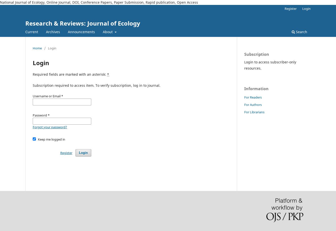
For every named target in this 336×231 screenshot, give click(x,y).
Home (37, 48)
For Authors (253, 104)
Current (31, 31)
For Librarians (254, 112)
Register (291, 8)
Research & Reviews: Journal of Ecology (82, 23)
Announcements (81, 31)
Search (301, 31)
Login (306, 8)
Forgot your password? (50, 127)
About (108, 31)
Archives (53, 31)
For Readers (253, 97)
